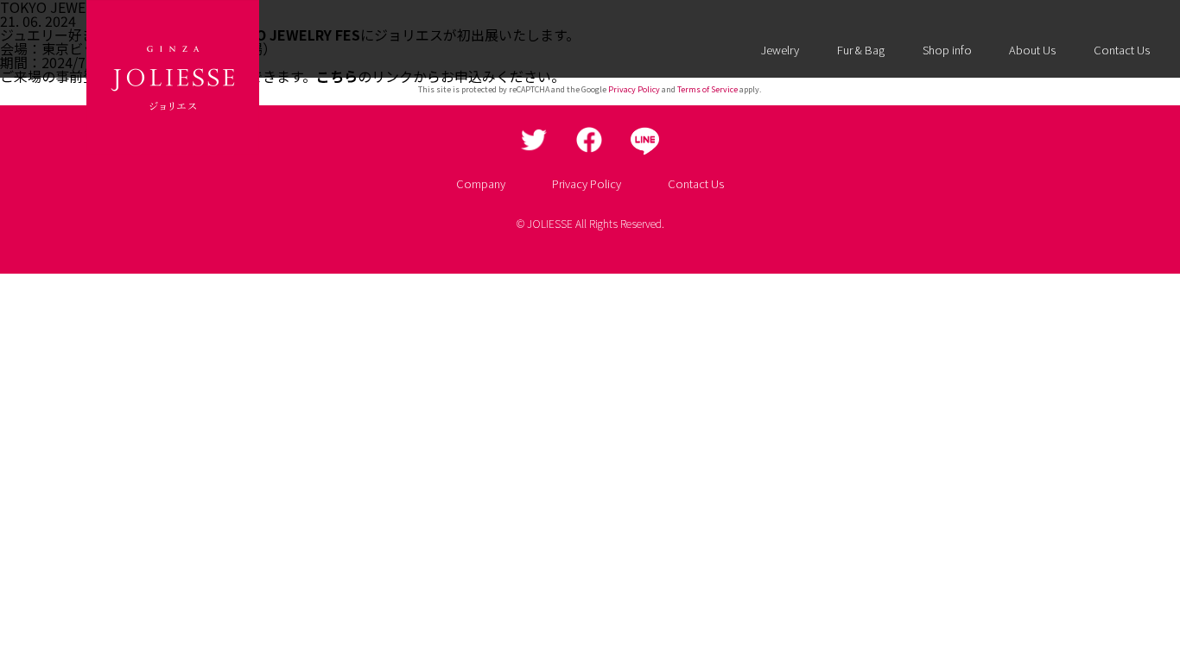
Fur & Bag (861, 49)
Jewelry (780, 49)
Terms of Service (707, 89)
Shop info (947, 49)
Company (480, 183)
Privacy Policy (634, 89)
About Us (1032, 49)
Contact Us (1122, 49)
